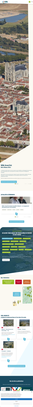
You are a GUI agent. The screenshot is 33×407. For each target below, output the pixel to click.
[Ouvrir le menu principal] (32, 2)
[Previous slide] (25, 184)
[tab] (15, 183)
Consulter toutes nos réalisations (16, 294)
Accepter (16, 399)
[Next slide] (29, 184)
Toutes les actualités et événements (16, 221)
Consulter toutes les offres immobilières (16, 366)
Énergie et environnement (27, 282)
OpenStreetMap (30, 303)
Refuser (16, 401)
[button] (31, 391)
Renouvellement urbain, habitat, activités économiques (8, 282)
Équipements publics (18, 282)
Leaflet (28, 303)
